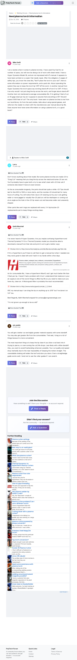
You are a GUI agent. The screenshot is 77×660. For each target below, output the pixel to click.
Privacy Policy (55, 654)
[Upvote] (20, 121)
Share (35, 122)
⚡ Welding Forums (21, 13)
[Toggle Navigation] (72, 3)
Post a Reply (40, 409)
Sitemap (31, 656)
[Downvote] (27, 121)
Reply (13, 122)
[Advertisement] (38, 41)
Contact (31, 654)
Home (11, 13)
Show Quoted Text (16, 173)
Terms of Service (56, 651)
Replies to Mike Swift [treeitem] (41, 158)
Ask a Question (40, 428)
